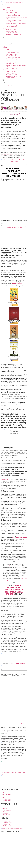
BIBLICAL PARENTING (11, 31)
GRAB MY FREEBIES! (11, 29)
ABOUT (5, 6)
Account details (7, 794)
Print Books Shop (10, 21)
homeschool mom (13, 565)
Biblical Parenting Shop (11, 12)
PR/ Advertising (7, 810)
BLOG (4, 28)
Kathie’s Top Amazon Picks (12, 10)
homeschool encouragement (9, 154)
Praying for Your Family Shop (13, 15)
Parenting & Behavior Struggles (13, 20)
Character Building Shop (12, 14)
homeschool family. (17, 283)
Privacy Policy (6, 821)
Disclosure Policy (7, 822)
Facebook (24, 578)
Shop (4, 792)
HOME (4, 4)
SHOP (4, 9)
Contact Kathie (7, 796)
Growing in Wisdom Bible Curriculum (10, 597)
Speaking (8, 7)
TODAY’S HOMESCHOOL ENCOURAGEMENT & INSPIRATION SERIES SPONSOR (14, 589)
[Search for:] (10, 723)
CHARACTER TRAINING (11, 33)
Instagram (7, 580)
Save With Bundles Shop (12, 26)
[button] (4, 37)
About (4, 807)
